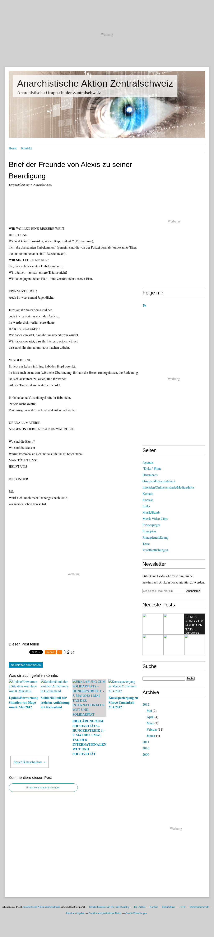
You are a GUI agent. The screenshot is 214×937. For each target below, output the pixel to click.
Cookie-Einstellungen (136, 913)
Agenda (148, 462)
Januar (151, 735)
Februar (152, 729)
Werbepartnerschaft (199, 906)
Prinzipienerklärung (155, 537)
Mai (149, 710)
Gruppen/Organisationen (159, 481)
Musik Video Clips (155, 518)
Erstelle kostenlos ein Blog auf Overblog (109, 906)
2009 (146, 754)
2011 (146, 742)
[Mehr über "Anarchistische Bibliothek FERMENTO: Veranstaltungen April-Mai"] (173, 644)
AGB (182, 906)
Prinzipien (149, 531)
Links (146, 506)
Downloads (150, 474)
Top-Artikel (139, 906)
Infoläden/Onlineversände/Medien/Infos (168, 487)
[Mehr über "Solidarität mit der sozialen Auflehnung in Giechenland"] (173, 624)
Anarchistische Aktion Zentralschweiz (95, 83)
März (150, 723)
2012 (146, 704)
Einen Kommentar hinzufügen (43, 787)
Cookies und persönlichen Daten (105, 913)
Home (13, 148)
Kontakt (26, 148)
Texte (146, 543)
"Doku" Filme (152, 468)
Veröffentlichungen (155, 550)
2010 (146, 748)
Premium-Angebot (75, 913)
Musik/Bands (151, 512)
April (150, 717)
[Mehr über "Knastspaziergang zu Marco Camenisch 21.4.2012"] (153, 644)
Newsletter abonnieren (26, 665)
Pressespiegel (151, 525)
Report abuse (169, 906)
